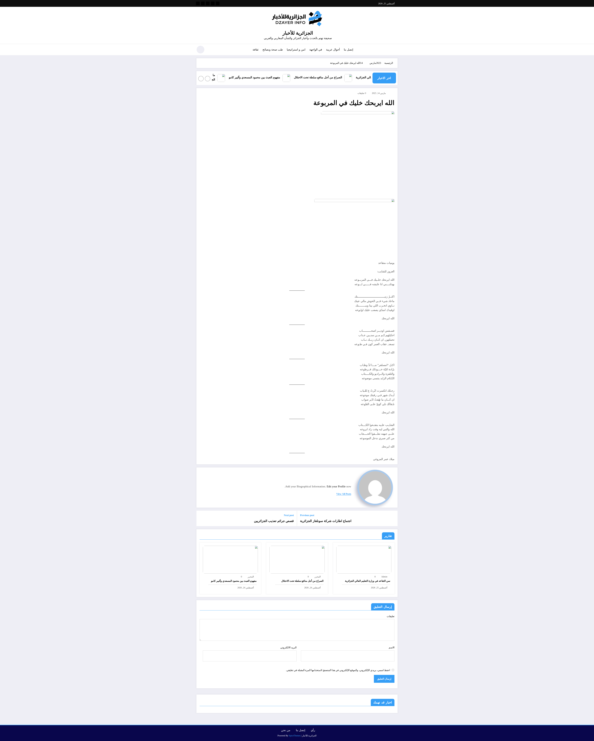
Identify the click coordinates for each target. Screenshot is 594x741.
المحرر (317, 577)
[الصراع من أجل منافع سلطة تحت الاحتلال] (297, 559)
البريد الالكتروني (288, 647)
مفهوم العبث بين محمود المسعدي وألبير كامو (281, 77)
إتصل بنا (348, 49)
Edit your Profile (336, 486)
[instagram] (203, 3)
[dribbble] (208, 3)
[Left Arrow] (207, 78)
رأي (313, 730)
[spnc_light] (200, 49)
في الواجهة (315, 49)
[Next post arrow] (201, 518)
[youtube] (198, 3)
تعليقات (390, 616)
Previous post (307, 515)
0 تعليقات (361, 93)
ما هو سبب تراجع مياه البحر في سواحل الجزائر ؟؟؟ (219, 77)
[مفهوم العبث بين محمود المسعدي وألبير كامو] (230, 559)
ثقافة (255, 49)
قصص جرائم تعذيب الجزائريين (274, 521)
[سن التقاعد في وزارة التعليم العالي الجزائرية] (363, 559)
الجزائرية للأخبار (298, 33)
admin (384, 577)
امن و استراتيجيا (296, 49)
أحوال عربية (333, 49)
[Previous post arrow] (393, 518)
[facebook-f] (218, 3)
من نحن (285, 730)
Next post (289, 515)
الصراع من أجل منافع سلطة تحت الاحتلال (345, 77)
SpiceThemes (294, 736)
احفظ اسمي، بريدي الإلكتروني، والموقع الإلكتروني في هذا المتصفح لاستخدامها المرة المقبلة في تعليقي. (338, 670)
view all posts (343, 494)
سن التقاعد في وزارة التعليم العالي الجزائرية (367, 581)
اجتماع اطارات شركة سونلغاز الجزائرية (325, 521)
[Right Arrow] (200, 78)
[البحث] (210, 50)
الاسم (391, 647)
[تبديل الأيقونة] (395, 50)
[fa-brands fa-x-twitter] (213, 3)
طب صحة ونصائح (273, 49)
